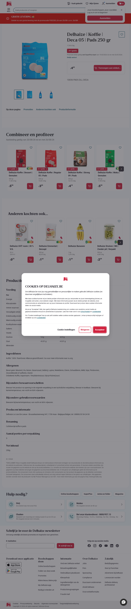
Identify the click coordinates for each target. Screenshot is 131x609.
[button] (123, 602)
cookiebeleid (96, 312)
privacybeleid (85, 312)
